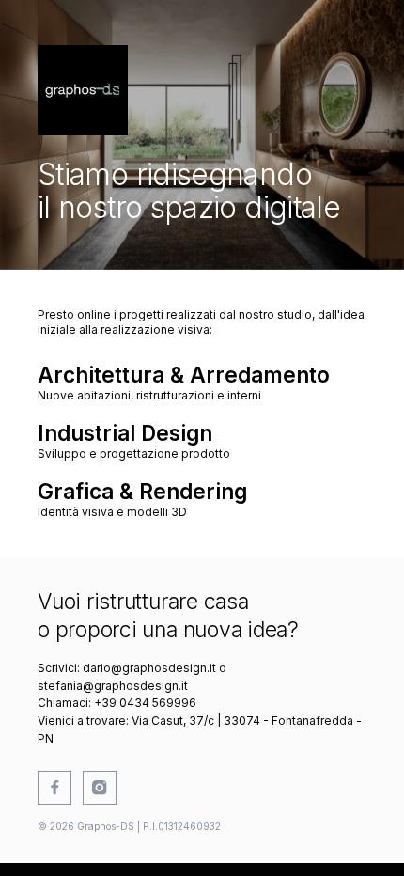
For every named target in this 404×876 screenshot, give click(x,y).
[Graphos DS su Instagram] (100, 788)
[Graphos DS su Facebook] (54, 788)
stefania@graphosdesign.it (113, 686)
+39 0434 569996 (145, 703)
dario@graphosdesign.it (149, 668)
